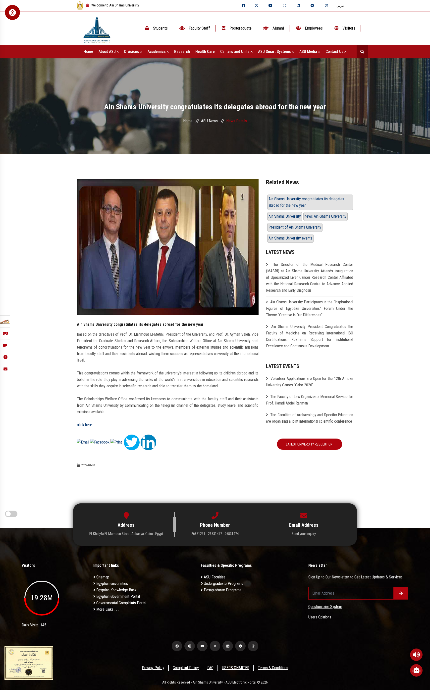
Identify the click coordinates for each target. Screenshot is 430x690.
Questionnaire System (325, 606)
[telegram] (312, 5)
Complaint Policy (186, 667)
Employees (313, 28)
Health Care (205, 51)
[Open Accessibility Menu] (12, 12)
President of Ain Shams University (295, 227)
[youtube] (270, 5)
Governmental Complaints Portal (120, 603)
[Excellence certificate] (28, 662)
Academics (157, 51)
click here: (85, 424)
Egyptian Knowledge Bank (115, 590)
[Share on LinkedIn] (148, 442)
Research (182, 51)
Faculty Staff (199, 28)
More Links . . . (107, 609)
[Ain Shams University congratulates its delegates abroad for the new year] (168, 246)
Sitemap (102, 577)
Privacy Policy (153, 667)
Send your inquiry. (304, 533)
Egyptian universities (111, 583)
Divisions (132, 51)
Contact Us (334, 51)
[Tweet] (132, 442)
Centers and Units (235, 51)
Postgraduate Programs (222, 590)
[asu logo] (96, 28)
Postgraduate (240, 28)
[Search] (362, 51)
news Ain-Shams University (325, 216)
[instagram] (284, 5)
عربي (340, 5)
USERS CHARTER (235, 667)
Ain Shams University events (290, 238)
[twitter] (256, 5)
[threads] (326, 5)
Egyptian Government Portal (117, 596)
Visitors (348, 28)
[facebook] (243, 5)
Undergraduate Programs (223, 583)
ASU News (209, 121)
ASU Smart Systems (275, 51)
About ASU (108, 51)
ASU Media (308, 51)
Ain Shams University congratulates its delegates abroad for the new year (306, 202)
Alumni (277, 28)
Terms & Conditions (273, 667)
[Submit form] (400, 593)
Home (88, 51)
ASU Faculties (214, 577)
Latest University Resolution (309, 444)
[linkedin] (298, 5)
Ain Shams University (285, 216)
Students (160, 28)
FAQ (210, 667)
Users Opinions (319, 617)
